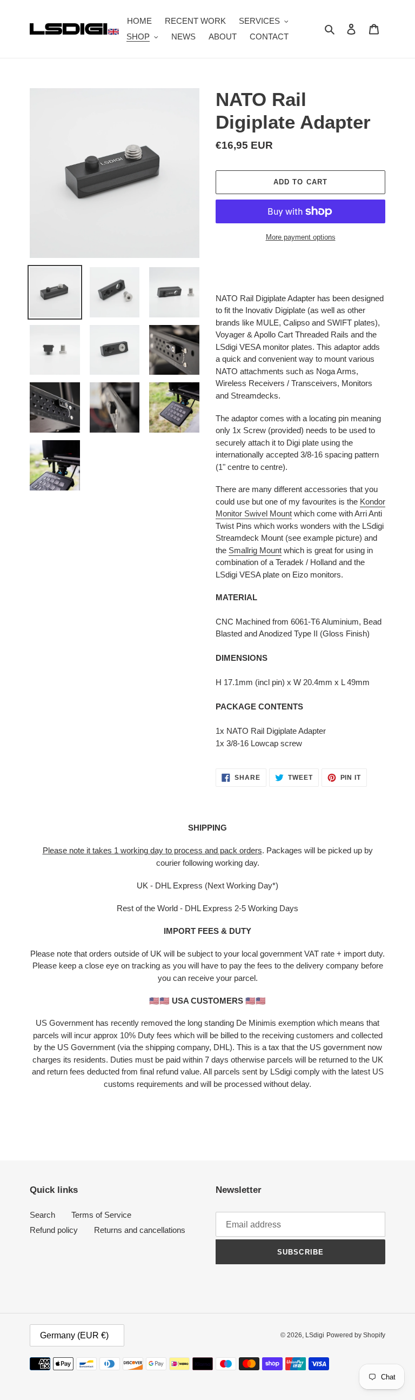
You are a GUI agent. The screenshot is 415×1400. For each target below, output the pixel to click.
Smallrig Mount (255, 550)
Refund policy (54, 1230)
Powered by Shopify (355, 1335)
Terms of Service (101, 1214)
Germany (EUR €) (74, 1335)
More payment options (301, 237)
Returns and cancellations (139, 1230)
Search (42, 1214)
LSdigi (314, 1335)
